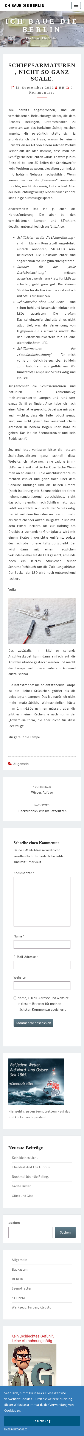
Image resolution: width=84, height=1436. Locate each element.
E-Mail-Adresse (26, 956)
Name (19, 936)
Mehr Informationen (15, 1429)
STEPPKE (19, 1298)
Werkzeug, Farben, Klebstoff (32, 1307)
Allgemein (21, 764)
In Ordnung (42, 1421)
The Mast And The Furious (31, 1167)
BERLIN (17, 1279)
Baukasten (20, 1269)
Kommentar (24, 873)
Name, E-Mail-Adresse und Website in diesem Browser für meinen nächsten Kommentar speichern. (43, 1004)
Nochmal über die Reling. (30, 1176)
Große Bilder (21, 1186)
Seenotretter (21, 1288)
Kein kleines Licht (25, 1157)
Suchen (14, 1222)
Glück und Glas (22, 1196)
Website (20, 977)
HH (62, 88)
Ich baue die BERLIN (24, 5)
